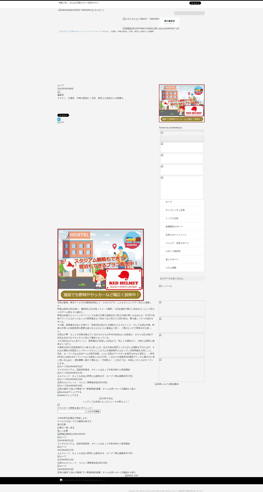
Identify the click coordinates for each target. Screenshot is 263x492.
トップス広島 (172, 218)
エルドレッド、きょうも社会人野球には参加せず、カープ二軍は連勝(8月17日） (95, 376)
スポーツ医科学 (173, 251)
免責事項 (133, 486)
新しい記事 (62, 431)
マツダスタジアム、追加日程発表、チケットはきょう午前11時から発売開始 (93, 369)
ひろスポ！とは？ (107, 486)
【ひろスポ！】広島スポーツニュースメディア (76, 31)
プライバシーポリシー (149, 486)
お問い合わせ (198, 486)
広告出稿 (165, 486)
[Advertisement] (131, 58)
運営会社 (122, 486)
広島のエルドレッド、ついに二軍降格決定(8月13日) (82, 382)
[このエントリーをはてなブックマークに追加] (106, 119)
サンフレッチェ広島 (175, 210)
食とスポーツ (172, 259)
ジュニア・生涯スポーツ (177, 243)
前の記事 (61, 424)
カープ (60, 85)
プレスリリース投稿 (181, 486)
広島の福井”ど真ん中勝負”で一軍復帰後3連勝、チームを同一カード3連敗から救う (96, 389)
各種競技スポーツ (174, 226)
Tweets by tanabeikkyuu (170, 127)
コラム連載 (171, 267)
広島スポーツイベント (176, 235)
